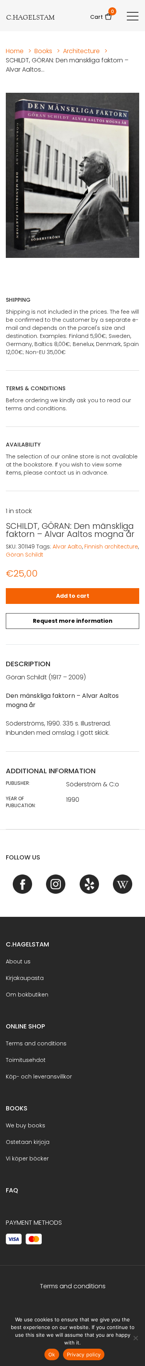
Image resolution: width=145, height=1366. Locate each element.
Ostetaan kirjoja (27, 1142)
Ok (51, 1354)
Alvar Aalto (67, 546)
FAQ (12, 1190)
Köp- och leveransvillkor (39, 1076)
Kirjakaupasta (25, 978)
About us (18, 961)
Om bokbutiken (27, 994)
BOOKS (16, 1108)
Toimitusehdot (26, 1060)
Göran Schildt (24, 554)
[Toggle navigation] (132, 16)
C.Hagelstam (27, 944)
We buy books (25, 1125)
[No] (135, 1338)
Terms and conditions (36, 1043)
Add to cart (72, 596)
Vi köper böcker (27, 1158)
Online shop (25, 1026)
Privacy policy (84, 1354)
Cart (101, 14)
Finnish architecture (111, 546)
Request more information (73, 621)
